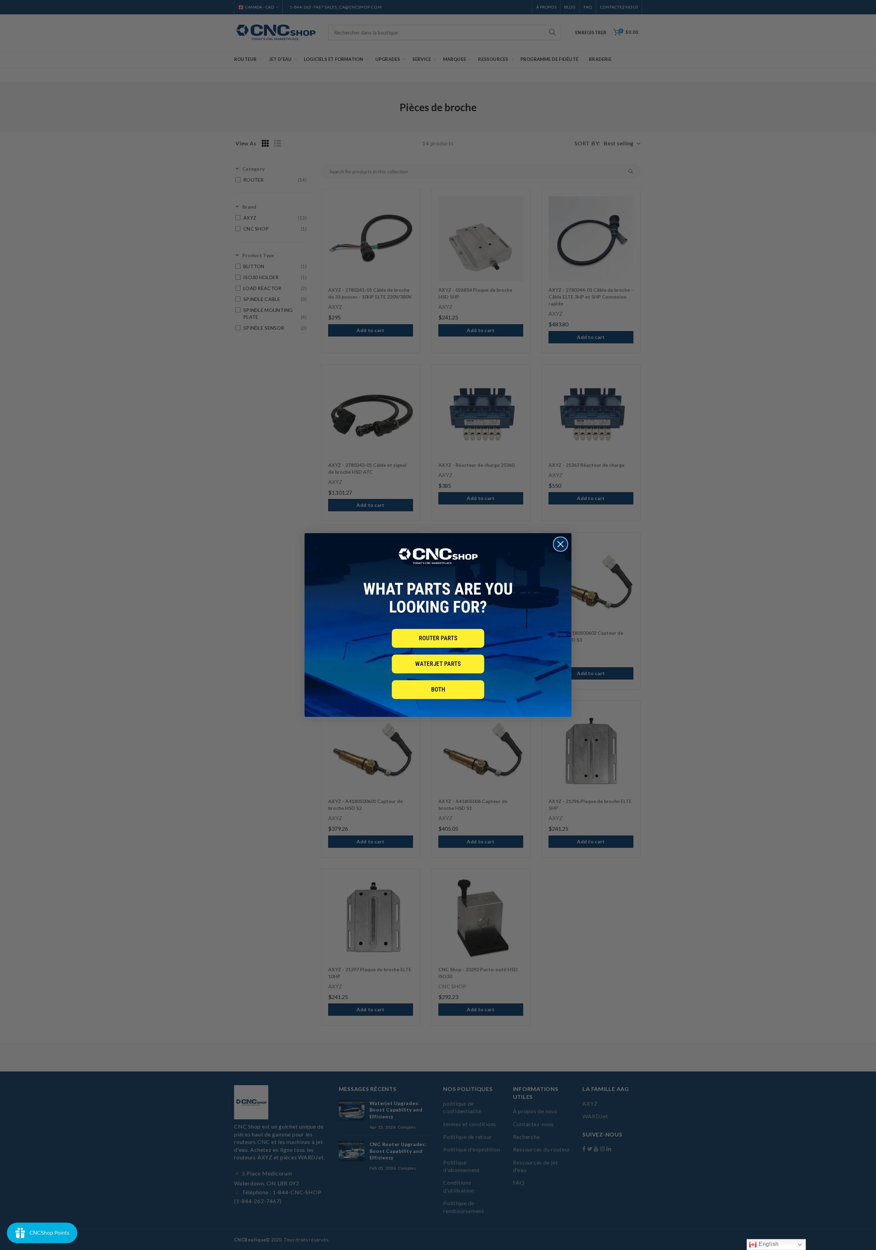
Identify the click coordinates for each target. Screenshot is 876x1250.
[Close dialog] (560, 544)
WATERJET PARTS (438, 663)
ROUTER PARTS (438, 638)
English (768, 1244)
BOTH (438, 689)
